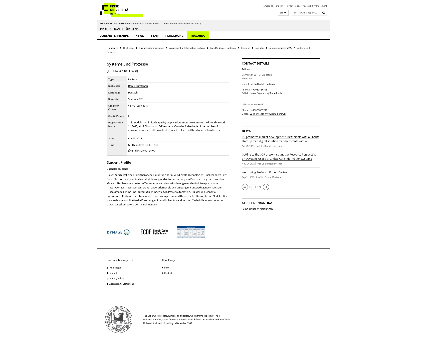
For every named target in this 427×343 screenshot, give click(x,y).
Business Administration (148, 23)
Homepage (267, 5)
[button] (283, 13)
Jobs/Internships (114, 35)
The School (128, 47)
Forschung (174, 35)
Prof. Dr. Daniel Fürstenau (120, 29)
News (139, 35)
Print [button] (166, 267)
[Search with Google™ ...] (324, 12)
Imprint (279, 5)
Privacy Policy (293, 5)
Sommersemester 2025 (280, 47)
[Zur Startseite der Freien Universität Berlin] (125, 10)
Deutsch (168, 272)
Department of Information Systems (182, 23)
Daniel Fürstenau (138, 86)
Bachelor (259, 47)
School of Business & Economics (117, 23)
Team (155, 35)
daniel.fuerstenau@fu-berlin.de (266, 93)
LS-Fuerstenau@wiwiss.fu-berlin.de (177, 126)
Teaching (197, 35)
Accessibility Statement (315, 5)
